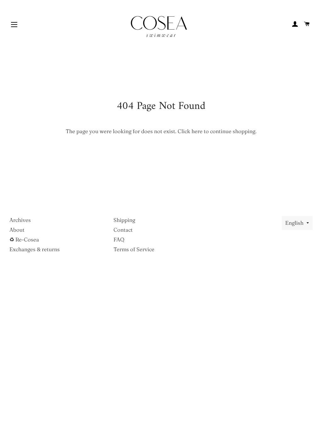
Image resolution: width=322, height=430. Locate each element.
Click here (190, 131)
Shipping (124, 220)
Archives (20, 220)
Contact (123, 229)
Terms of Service (134, 249)
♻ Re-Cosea (24, 239)
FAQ (119, 239)
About (17, 229)
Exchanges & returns (34, 249)
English (294, 222)
